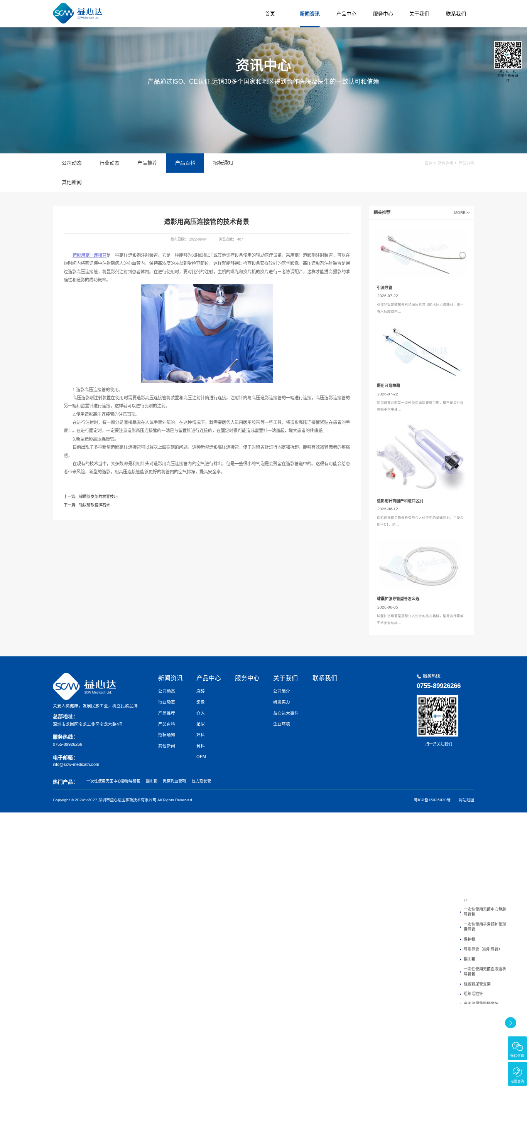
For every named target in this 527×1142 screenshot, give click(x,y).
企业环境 (281, 724)
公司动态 (72, 163)
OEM (201, 756)
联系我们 (456, 14)
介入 (200, 713)
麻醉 (200, 691)
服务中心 (383, 14)
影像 (200, 702)
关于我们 (419, 14)
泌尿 (200, 724)
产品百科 (185, 163)
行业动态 (110, 163)
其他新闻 (72, 182)
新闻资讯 (310, 14)
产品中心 (346, 14)
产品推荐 (147, 163)
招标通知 (223, 163)
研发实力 (281, 702)
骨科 (200, 745)
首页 (270, 14)
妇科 (200, 734)
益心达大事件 (286, 713)
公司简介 (281, 691)
